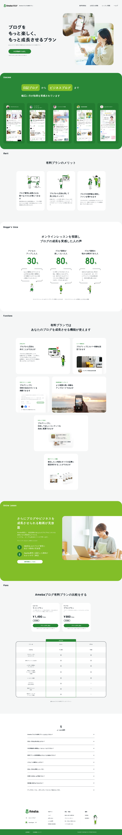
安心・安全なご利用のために (70, 821)
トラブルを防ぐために (69, 824)
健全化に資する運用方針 (69, 815)
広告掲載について (37, 832)
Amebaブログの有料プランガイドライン (62, 701)
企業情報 (27, 832)
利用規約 (86, 815)
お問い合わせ (50, 818)
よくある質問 (50, 821)
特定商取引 (87, 818)
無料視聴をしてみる (30, 561)
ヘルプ (49, 815)
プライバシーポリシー (69, 818)
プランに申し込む (46, 625)
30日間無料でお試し (19, 51)
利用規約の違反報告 (52, 824)
